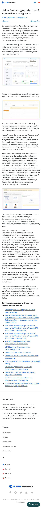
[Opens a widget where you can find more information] (33, 504)
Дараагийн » (35, 21)
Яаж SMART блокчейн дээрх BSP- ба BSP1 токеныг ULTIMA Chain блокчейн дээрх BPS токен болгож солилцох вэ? (21, 328)
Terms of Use (7, 451)
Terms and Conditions (10, 446)
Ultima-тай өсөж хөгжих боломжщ (18, 352)
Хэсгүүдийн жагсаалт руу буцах (16, 17)
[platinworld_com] (32, 492)
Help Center (7, 433)
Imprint (5, 437)
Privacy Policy (7, 442)
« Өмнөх (5, 21)
